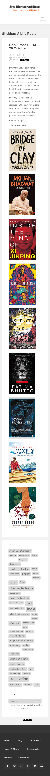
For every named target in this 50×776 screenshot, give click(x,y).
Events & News (11, 749)
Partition (29, 632)
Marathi (35, 618)
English (26, 574)
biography (23, 560)
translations (15, 684)
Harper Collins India (16, 603)
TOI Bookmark (14, 673)
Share (15, 60)
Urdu (36, 685)
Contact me (23, 758)
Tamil (31, 669)
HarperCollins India (19, 598)
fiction (13, 582)
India (31, 609)
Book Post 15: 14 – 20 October (24, 46)
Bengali (34, 555)
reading (25, 645)
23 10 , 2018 (18, 55)
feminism (36, 578)
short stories (16, 664)
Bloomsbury (14, 564)
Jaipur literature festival (19, 614)
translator (28, 684)
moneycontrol (28, 623)
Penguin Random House (21, 641)
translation (18, 679)
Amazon (12, 555)
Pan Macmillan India (16, 631)
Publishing (14, 645)
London (34, 614)
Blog (20, 740)
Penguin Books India (17, 636)
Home (6, 740)
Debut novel (14, 574)
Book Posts (35, 740)
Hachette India (21, 588)
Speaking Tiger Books (17, 669)
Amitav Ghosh (24, 555)
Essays (35, 573)
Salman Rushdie (27, 649)
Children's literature (19, 569)
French (22, 582)
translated (26, 673)
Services (8, 758)
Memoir (14, 623)
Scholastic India (18, 659)
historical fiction (16, 608)
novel (25, 627)
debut (34, 569)
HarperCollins (14, 593)
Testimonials (33, 749)
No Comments (19, 57)
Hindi (29, 603)
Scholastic (14, 654)
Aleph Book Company (20, 551)
